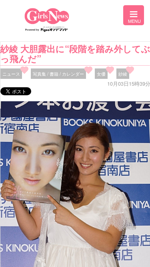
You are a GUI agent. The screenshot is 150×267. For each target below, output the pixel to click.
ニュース (11, 73)
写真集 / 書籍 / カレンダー (58, 73)
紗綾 (122, 73)
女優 (101, 73)
